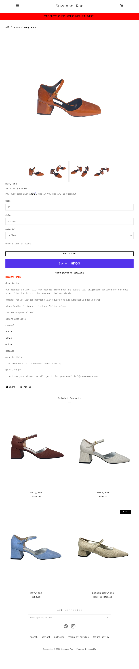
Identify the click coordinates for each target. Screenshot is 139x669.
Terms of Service (78, 637)
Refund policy (101, 637)
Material (10, 229)
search (33, 637)
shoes (17, 27)
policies (59, 637)
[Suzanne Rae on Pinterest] (66, 627)
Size (7, 201)
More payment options (69, 272)
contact (45, 637)
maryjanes (30, 27)
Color (8, 215)
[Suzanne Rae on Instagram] (73, 627)
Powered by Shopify (86, 649)
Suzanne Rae (69, 6)
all (7, 27)
